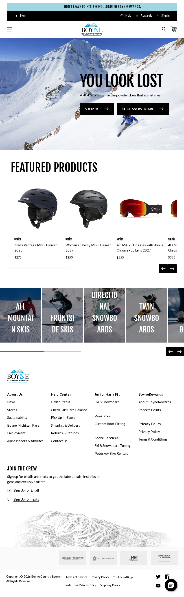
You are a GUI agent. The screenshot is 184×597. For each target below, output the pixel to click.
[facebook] (167, 577)
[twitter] (158, 577)
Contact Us (59, 441)
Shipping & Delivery (65, 425)
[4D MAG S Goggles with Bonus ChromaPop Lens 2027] (140, 208)
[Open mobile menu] (9, 29)
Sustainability (17, 417)
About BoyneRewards (154, 402)
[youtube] (158, 586)
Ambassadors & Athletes (25, 441)
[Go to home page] (18, 376)
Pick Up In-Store (63, 417)
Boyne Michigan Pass (23, 425)
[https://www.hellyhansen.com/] (134, 558)
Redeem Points (149, 410)
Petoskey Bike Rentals (111, 453)
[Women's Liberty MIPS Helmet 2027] (89, 208)
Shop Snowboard (138, 109)
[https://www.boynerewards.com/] (103, 558)
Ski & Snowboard (107, 402)
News (11, 402)
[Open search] (164, 29)
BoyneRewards (150, 394)
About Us (15, 394)
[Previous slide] (163, 268)
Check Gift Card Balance (69, 410)
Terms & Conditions (152, 439)
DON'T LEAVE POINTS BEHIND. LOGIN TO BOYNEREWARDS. (96, 6)
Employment (16, 433)
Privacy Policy (149, 424)
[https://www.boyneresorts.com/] (72, 558)
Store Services (106, 438)
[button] (171, 585)
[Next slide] (172, 268)
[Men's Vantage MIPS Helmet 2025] (37, 208)
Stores (12, 410)
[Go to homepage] (92, 29)
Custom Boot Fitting (110, 424)
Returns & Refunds (65, 433)
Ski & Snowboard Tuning (112, 445)
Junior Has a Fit (107, 394)
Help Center (61, 394)
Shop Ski (92, 109)
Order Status (60, 402)
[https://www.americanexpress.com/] (164, 558)
